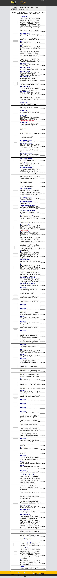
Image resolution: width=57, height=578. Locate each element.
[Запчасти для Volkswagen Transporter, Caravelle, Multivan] (18, 2)
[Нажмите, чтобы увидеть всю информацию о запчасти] (42, 31)
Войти (45, 0)
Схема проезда (36, 577)
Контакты (20, 5)
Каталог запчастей (14, 5)
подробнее (16, 571)
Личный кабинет (42, 0)
